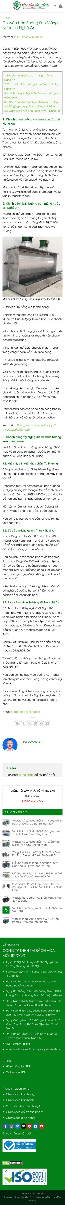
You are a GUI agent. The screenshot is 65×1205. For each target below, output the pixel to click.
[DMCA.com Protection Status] (12, 1162)
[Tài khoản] (55, 6)
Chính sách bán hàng (20, 1094)
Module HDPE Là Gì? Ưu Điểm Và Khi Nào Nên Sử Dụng (37, 899)
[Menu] (4, 6)
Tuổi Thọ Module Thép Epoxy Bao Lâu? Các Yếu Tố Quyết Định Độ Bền (35, 864)
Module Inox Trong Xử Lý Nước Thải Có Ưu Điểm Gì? (37, 909)
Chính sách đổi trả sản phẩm (24, 1112)
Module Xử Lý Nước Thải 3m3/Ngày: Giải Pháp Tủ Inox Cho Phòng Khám (36, 832)
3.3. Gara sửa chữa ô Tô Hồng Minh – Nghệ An (32, 110)
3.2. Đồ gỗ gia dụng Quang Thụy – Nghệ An (30, 106)
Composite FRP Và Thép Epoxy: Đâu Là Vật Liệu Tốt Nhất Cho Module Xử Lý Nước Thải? (37, 886)
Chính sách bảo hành (20, 1100)
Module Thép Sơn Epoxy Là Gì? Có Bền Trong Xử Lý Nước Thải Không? (35, 920)
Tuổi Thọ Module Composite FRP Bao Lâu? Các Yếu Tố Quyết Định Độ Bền (37, 875)
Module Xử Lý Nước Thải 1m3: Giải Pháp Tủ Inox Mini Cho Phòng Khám (36, 843)
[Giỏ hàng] (60, 6)
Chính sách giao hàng (20, 1117)
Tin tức (6, 17)
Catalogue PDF (16, 1072)
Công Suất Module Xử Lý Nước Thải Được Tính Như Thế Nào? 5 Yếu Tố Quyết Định (37, 854)
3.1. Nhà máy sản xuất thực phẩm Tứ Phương (31, 101)
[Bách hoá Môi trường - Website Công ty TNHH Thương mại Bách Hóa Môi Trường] (30, 6)
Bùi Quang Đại (36, 37)
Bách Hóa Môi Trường (26, 711)
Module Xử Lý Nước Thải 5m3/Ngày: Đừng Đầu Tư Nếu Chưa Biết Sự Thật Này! (37, 822)
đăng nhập (26, 774)
